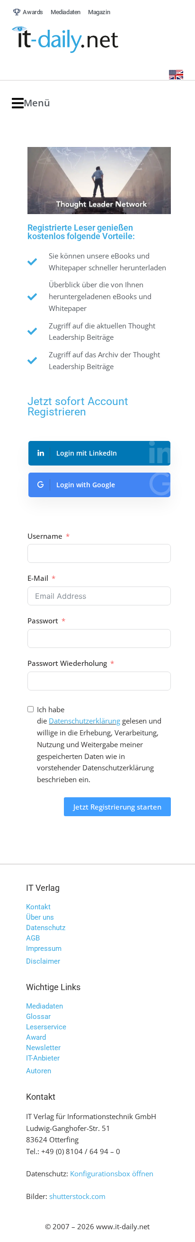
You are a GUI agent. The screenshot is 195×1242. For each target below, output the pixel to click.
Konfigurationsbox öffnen (111, 1173)
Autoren (38, 1071)
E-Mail (37, 578)
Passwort (42, 620)
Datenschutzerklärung (84, 720)
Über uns (40, 917)
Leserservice (46, 1027)
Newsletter (43, 1048)
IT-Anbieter (43, 1058)
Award (36, 1037)
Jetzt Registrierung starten (117, 806)
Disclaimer (43, 961)
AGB (33, 938)
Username (44, 536)
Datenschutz (45, 927)
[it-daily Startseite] (83, 39)
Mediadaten (44, 1006)
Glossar (38, 1016)
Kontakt (38, 907)
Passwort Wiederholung (67, 663)
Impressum (44, 948)
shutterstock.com (77, 1196)
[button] (31, 103)
